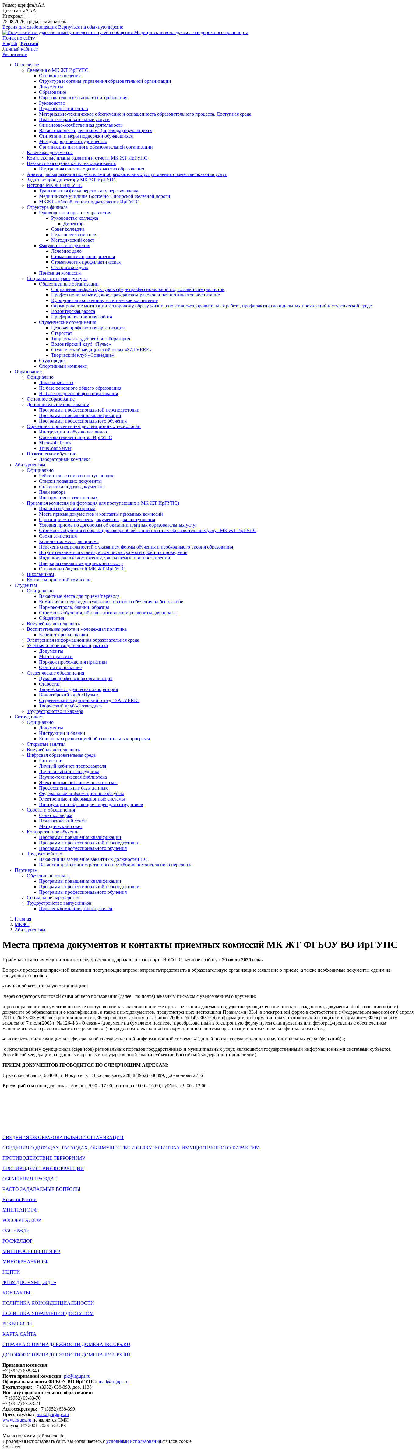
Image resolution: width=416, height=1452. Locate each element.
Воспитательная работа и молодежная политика (77, 629)
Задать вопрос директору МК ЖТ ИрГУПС (72, 179)
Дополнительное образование (58, 404)
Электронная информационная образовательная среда (83, 640)
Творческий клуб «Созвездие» (82, 355)
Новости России (19, 1199)
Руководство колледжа (74, 218)
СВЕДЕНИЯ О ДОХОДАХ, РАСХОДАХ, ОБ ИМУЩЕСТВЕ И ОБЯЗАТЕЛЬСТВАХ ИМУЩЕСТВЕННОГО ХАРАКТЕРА (131, 1147)
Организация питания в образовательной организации (96, 146)
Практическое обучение (51, 453)
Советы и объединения (51, 809)
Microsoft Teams (55, 442)
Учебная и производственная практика (67, 645)
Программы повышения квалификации (80, 415)
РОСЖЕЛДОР (17, 1240)
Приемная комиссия (60, 272)
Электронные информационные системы (82, 798)
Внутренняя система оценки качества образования (91, 168)
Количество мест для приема (69, 541)
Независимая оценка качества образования (71, 163)
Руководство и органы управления (75, 212)
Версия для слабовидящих (29, 27)
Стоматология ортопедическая (83, 256)
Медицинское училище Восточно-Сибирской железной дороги (104, 196)
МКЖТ (22, 924)
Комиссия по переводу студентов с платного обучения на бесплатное (111, 601)
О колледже (27, 64)
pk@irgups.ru (77, 1376)
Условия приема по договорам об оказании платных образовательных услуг (118, 525)
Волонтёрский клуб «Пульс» (81, 344)
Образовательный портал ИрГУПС (75, 437)
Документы (51, 86)
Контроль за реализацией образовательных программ (94, 738)
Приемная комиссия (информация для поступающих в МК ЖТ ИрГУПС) (103, 503)
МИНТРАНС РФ (20, 1209)
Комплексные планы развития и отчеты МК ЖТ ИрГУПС (87, 157)
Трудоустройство (44, 853)
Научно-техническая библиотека (73, 777)
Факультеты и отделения (64, 245)
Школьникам (40, 574)
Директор (73, 223)
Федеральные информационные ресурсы (81, 793)
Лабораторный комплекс (64, 459)
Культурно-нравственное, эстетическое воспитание (104, 300)
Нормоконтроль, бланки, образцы (74, 607)
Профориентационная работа (81, 316)
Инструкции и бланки (62, 733)
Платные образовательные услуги (74, 119)
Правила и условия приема (67, 508)
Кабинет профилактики (63, 634)
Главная (23, 918)
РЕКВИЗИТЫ (17, 1323)
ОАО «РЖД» (15, 1230)
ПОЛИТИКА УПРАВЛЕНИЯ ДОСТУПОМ (48, 1313)
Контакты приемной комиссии (59, 579)
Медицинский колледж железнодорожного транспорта (191, 32)
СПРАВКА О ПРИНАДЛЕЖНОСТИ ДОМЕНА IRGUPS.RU (66, 1344)
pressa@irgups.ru (52, 1414)
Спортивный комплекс (63, 366)
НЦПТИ (11, 1272)
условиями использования (133, 1441)
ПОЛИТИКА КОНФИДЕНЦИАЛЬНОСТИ (48, 1303)
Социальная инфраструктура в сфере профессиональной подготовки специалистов (137, 289)
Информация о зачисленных (68, 497)
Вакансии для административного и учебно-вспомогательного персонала (115, 864)
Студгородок (52, 360)
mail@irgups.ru (114, 1381)
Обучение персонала (48, 875)
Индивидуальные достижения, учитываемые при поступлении (104, 557)
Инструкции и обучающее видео (73, 431)
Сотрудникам (29, 716)
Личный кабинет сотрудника (69, 771)
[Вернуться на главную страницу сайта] (68, 32)
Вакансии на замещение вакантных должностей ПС (93, 859)
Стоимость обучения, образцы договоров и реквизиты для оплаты (108, 612)
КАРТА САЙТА (19, 1334)
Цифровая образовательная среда (61, 755)
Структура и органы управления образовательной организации (105, 81)
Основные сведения (60, 75)
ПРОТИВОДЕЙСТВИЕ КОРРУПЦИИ (43, 1168)
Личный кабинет (20, 48)
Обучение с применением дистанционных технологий (84, 426)
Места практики (56, 656)
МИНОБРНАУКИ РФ (25, 1261)
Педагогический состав (63, 108)
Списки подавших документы (70, 481)
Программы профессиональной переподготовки (89, 409)
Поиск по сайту (18, 37)
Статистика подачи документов (72, 486)
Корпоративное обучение (53, 831)
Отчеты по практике (60, 667)
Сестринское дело (69, 267)
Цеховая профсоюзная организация (88, 327)
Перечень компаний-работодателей (75, 908)
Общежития (51, 618)
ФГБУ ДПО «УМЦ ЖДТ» (29, 1282)
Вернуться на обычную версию (90, 27)
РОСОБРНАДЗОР (21, 1220)
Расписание (14, 54)
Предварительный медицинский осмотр (81, 563)
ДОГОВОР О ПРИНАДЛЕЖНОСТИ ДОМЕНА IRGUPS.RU (66, 1354)
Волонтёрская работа (73, 311)
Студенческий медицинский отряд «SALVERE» (101, 349)
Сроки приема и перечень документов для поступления (97, 519)
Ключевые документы (50, 152)
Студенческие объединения (67, 322)
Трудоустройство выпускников (59, 903)
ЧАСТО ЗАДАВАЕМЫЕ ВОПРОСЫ (41, 1189)
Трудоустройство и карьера (55, 711)
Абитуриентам (30, 464)
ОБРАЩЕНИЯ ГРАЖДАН (30, 1178)
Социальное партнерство (53, 897)
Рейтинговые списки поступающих (76, 475)
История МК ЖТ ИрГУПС (54, 185)
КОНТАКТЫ (16, 1292)
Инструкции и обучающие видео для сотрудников (91, 804)
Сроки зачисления (58, 535)
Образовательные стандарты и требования (83, 97)
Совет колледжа (67, 229)
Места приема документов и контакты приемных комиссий (101, 514)
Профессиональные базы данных (73, 788)
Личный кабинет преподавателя (72, 766)
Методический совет (72, 240)
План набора (52, 492)
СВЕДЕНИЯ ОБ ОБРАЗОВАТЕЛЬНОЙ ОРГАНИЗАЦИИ (63, 1137)
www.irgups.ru (16, 1419)
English (9, 43)
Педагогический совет (74, 234)
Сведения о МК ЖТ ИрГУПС (57, 70)
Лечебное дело (66, 251)
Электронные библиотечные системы (78, 782)
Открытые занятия (46, 744)
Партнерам (26, 870)
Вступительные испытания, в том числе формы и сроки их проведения (113, 552)
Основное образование (51, 399)
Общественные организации (69, 283)
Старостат (61, 333)
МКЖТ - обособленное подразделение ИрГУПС (89, 201)
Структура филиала (47, 207)
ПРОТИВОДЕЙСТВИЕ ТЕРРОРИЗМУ (43, 1158)
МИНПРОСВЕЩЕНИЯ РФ (31, 1251)
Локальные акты (56, 382)
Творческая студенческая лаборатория (90, 338)
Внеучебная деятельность (53, 623)
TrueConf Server (55, 448)
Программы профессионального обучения (83, 420)
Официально (40, 377)
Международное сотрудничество (73, 141)
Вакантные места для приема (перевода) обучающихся (95, 130)
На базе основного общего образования (80, 388)
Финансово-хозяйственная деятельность (80, 125)
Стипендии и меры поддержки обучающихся (86, 136)
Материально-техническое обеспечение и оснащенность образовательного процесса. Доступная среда (145, 114)
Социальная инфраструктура (57, 278)
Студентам (26, 585)
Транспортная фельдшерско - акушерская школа (88, 190)
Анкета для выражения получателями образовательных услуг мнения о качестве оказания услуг (127, 174)
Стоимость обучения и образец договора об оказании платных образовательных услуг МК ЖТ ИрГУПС (147, 530)
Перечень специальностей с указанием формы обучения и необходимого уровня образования (136, 546)
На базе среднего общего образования (78, 393)
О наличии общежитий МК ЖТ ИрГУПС (82, 568)
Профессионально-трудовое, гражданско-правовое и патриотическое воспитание (135, 294)
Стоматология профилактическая (86, 262)
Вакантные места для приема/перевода (79, 596)
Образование (53, 92)
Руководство (52, 103)
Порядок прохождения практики (73, 662)
